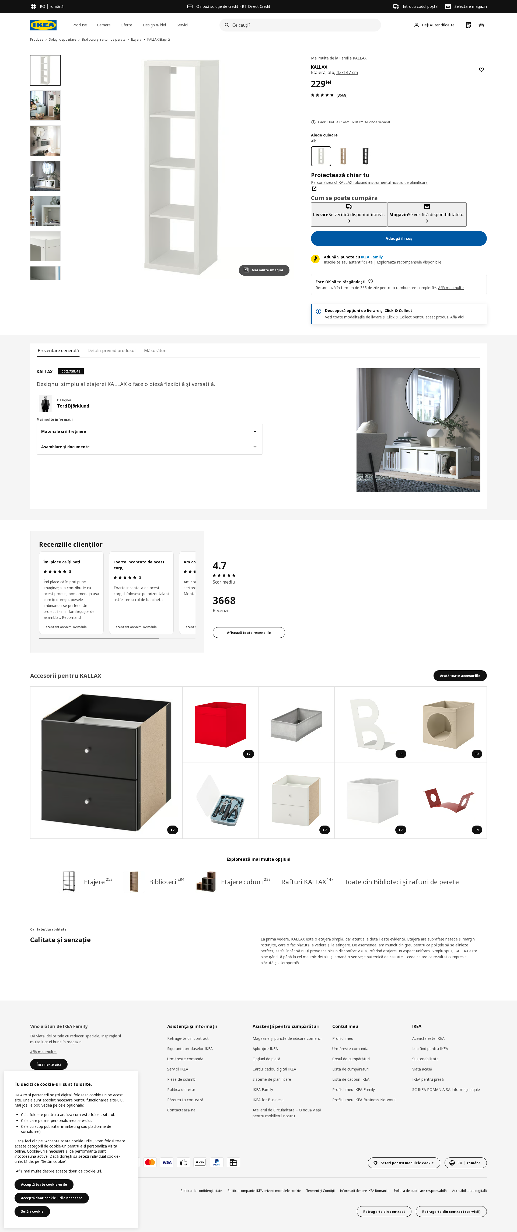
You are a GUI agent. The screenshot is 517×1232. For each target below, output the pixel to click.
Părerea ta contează (185, 1099)
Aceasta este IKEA (428, 1038)
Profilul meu (342, 1038)
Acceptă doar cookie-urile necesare (51, 1198)
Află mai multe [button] (451, 287)
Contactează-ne (181, 1109)
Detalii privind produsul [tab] (111, 350)
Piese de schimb (181, 1079)
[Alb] (321, 156)
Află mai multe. (43, 1051)
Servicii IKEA (177, 1069)
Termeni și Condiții (320, 1190)
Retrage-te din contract (188, 1038)
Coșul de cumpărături (351, 1058)
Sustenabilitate (425, 1058)
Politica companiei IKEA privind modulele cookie (264, 1190)
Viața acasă (422, 1069)
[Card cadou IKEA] (233, 1162)
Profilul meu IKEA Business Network (364, 1099)
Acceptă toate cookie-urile (44, 1184)
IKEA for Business (268, 1099)
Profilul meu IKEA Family (353, 1089)
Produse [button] (79, 24)
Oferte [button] (126, 24)
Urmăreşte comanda (185, 1058)
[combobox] (298, 25)
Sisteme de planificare (272, 1079)
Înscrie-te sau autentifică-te (348, 262)
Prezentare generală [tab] (58, 350)
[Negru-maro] (365, 156)
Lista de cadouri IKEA (350, 1079)
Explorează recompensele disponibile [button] (409, 262)
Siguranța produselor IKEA (190, 1048)
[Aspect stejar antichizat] (343, 156)
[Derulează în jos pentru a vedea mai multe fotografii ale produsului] (45, 280)
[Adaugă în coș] (481, 69)
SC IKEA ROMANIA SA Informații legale (446, 1089)
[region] (181, 167)
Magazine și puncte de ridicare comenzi (287, 1038)
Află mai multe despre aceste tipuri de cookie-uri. (59, 1171)
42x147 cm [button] (347, 72)
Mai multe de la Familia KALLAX (338, 58)
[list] (117, 592)
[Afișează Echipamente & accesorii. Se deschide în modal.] (221, 801)
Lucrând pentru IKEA (430, 1048)
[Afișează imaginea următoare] (283, 167)
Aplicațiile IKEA (265, 1048)
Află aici (457, 317)
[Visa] (166, 1162)
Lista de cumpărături (350, 1069)
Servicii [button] (182, 24)
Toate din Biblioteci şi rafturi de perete (401, 881)
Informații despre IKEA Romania (364, 1190)
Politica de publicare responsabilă (420, 1190)
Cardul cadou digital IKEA (274, 1069)
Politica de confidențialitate (201, 1190)
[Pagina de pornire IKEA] (43, 25)
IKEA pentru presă (428, 1079)
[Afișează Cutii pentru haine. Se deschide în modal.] (297, 725)
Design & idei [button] (154, 24)
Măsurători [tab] (155, 350)
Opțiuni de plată (266, 1058)
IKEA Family (263, 1089)
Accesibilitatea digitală (469, 1190)
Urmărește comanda (350, 1048)
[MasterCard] (150, 1162)
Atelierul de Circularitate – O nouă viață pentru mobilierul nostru (287, 1112)
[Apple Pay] (200, 1162)
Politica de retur (181, 1089)
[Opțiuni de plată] (183, 1162)
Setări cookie (32, 1211)
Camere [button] (104, 24)
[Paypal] (216, 1162)
